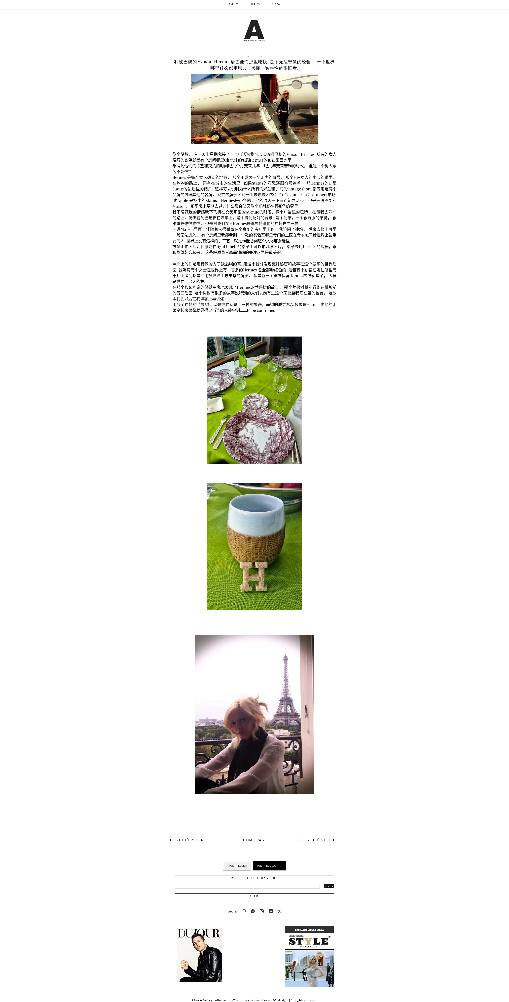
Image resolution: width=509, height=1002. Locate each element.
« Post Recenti (237, 865)
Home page (255, 840)
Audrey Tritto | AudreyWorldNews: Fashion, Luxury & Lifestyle (245, 1000)
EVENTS (234, 4)
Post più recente (189, 840)
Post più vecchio (320, 840)
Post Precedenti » (269, 865)
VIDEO (276, 4)
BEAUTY (255, 4)
